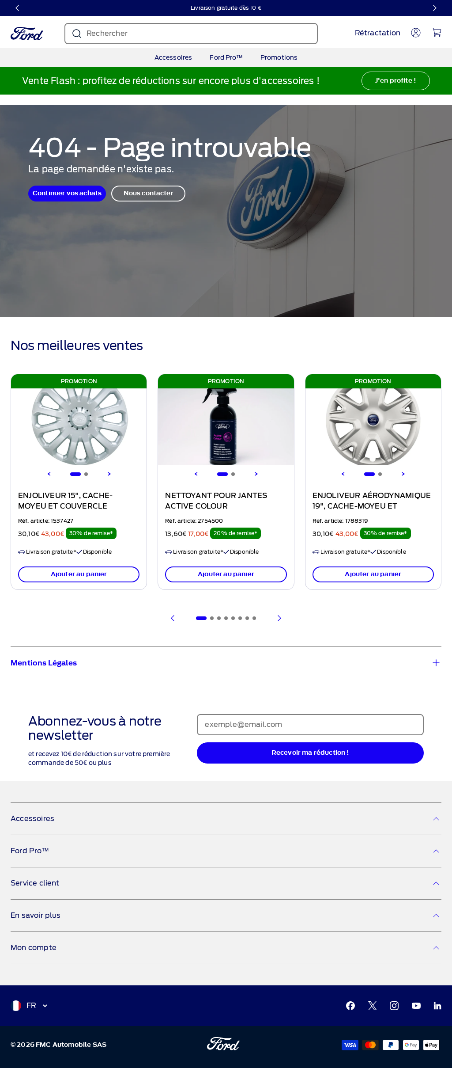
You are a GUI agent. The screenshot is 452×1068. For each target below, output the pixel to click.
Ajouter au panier (79, 574)
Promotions (279, 57)
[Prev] (173, 618)
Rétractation (377, 33)
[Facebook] (350, 1005)
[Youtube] (416, 1006)
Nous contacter (148, 193)
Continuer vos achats (67, 193)
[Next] (109, 474)
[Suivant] (434, 8)
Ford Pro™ (226, 57)
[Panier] (436, 32)
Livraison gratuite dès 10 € (226, 7)
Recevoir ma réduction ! (310, 752)
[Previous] (49, 474)
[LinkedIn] (437, 1006)
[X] (372, 1005)
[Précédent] (18, 8)
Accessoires (173, 57)
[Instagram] (394, 1005)
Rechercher (107, 33)
